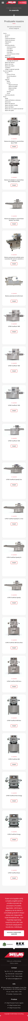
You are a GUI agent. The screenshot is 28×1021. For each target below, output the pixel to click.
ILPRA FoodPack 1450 (14, 405)
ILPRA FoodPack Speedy (14, 597)
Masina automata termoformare (14, 296)
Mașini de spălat (13, 86)
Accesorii (7, 35)
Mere (8, 78)
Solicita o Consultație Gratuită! (14, 933)
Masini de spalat (9, 110)
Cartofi (8, 83)
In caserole (10, 59)
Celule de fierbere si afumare (13, 100)
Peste (4, 96)
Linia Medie (10, 50)
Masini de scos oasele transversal (14, 108)
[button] (3, 2)
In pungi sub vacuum (12, 61)
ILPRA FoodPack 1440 (14, 441)
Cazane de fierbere (10, 38)
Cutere (7, 43)
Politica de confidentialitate (14, 961)
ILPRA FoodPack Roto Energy (14, 795)
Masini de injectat (10, 62)
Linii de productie (9, 45)
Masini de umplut (9, 66)
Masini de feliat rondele (11, 105)
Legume (7, 79)
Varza (8, 93)
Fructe (6, 73)
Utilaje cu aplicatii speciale (12, 69)
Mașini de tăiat (13, 88)
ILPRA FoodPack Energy (14, 834)
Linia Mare (9, 49)
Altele (8, 81)
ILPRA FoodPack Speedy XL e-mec (14, 518)
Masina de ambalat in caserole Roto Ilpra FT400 (14, 142)
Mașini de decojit (13, 85)
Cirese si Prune (11, 74)
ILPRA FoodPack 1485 (14, 326)
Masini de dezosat (10, 103)
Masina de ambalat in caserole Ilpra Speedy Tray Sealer (14, 219)
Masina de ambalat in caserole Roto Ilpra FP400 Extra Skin (14, 180)
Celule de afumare (10, 40)
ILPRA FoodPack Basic (14, 873)
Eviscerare (8, 102)
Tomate (9, 91)
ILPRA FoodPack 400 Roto (14, 720)
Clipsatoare (8, 42)
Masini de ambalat (10, 57)
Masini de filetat (9, 107)
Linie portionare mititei (13, 54)
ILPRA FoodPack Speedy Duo (14, 479)
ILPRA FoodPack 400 (14, 759)
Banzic (6, 37)
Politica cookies (14, 963)
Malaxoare (8, 55)
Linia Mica (9, 52)
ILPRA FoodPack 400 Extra (14, 681)
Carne (4, 33)
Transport (11, 90)
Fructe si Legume (7, 71)
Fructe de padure (11, 76)
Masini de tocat (9, 64)
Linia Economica (11, 47)
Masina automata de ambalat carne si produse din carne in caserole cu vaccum (14, 259)
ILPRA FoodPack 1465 (14, 366)
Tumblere (7, 67)
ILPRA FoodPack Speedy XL (14, 557)
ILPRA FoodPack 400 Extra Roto (14, 642)
